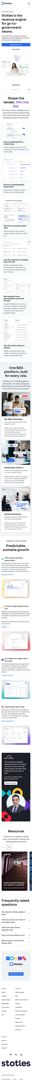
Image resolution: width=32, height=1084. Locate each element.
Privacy (15, 1079)
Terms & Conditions (6, 1079)
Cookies (21, 1079)
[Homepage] (7, 3)
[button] (9, 847)
